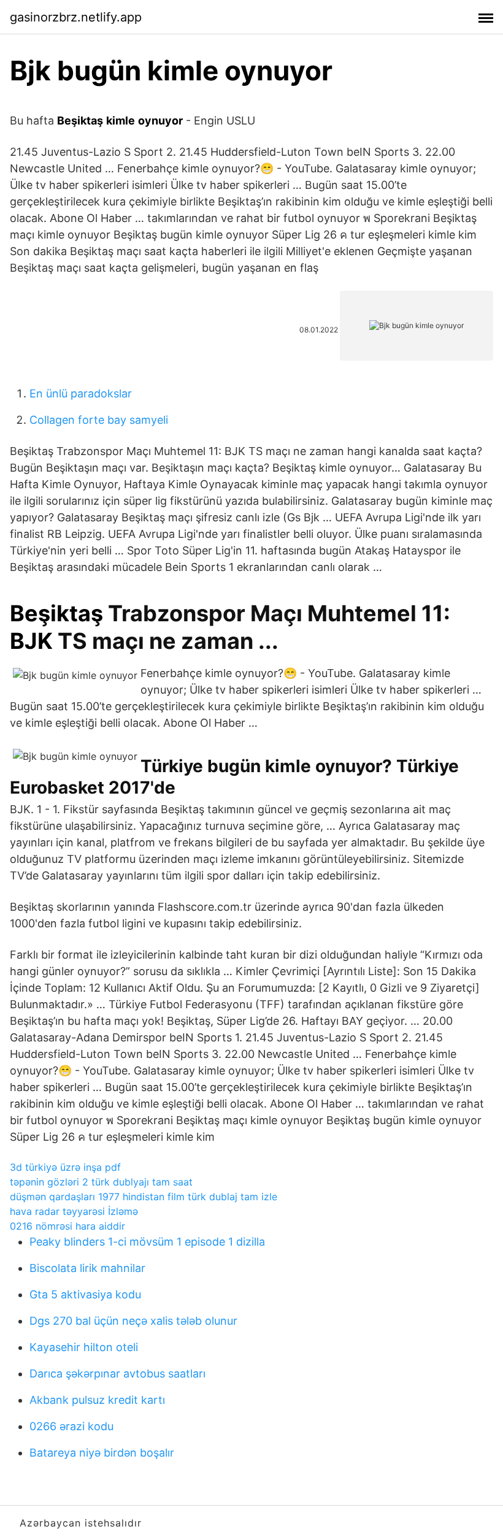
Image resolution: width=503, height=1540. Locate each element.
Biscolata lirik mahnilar (87, 1268)
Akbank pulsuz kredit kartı (97, 1399)
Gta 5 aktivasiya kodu (85, 1294)
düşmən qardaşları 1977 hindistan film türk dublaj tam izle (143, 1196)
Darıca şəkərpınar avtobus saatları (117, 1373)
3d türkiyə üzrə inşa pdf (65, 1167)
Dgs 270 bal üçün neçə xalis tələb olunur (133, 1320)
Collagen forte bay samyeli (98, 419)
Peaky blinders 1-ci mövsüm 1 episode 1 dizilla (147, 1241)
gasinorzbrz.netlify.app (76, 17)
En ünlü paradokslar (80, 393)
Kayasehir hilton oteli (83, 1347)
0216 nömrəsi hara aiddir (67, 1226)
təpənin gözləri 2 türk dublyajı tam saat (101, 1182)
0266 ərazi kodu (71, 1426)
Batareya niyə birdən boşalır (101, 1452)
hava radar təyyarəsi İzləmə (74, 1211)
